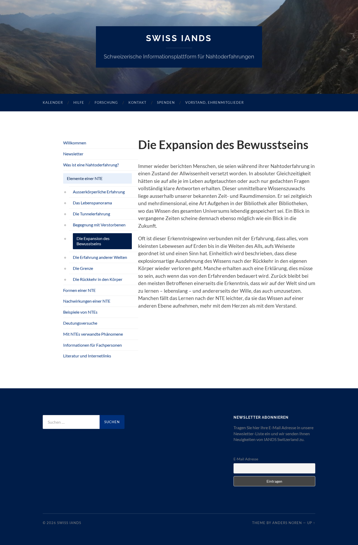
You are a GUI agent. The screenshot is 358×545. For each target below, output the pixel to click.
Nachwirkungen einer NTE (86, 300)
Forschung (106, 102)
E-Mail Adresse (246, 459)
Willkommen (74, 142)
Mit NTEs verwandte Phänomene (93, 333)
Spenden (166, 102)
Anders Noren (287, 523)
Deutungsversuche (80, 322)
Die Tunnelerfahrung (91, 213)
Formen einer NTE (79, 290)
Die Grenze (83, 268)
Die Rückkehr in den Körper (97, 279)
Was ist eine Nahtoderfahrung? (91, 164)
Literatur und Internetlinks (87, 355)
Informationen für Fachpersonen (92, 344)
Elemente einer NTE (84, 178)
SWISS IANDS (179, 38)
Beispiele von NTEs (80, 311)
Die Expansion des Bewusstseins (93, 241)
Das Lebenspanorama (92, 202)
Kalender (53, 102)
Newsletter (73, 153)
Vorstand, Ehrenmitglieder (214, 102)
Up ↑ (311, 523)
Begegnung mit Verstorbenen (99, 224)
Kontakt (137, 102)
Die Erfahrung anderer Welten (100, 257)
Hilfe (78, 102)
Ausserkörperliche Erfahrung (99, 191)
